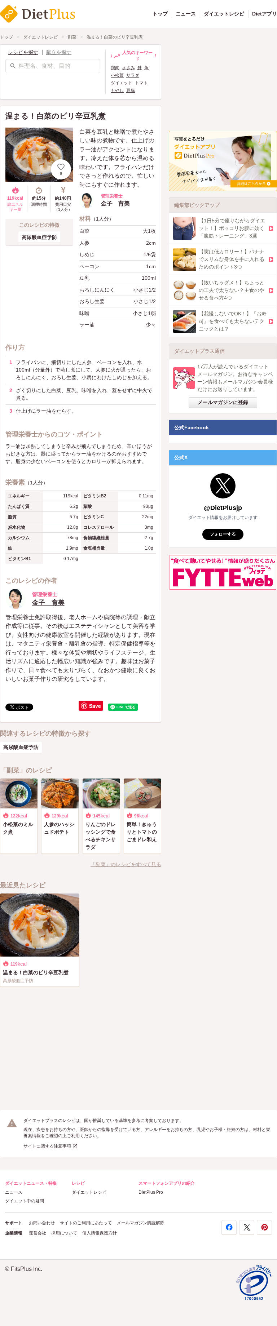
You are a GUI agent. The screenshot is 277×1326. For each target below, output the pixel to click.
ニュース (186, 14)
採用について (64, 1233)
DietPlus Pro (150, 1192)
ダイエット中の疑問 (24, 1200)
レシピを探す (23, 52)
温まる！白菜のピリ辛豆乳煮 (115, 37)
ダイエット (121, 82)
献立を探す (58, 52)
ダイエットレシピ (224, 14)
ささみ (128, 67)
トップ (160, 14)
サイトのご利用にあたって (86, 1222)
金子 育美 (48, 602)
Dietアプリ (264, 14)
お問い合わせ (42, 1222)
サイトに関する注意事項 (47, 1146)
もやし (117, 90)
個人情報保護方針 (99, 1233)
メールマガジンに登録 (223, 402)
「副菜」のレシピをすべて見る (126, 864)
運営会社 (37, 1233)
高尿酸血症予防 (39, 237)
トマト (141, 82)
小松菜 (117, 75)
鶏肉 (115, 67)
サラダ (132, 75)
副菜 (72, 37)
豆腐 (130, 90)
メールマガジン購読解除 (140, 1222)
